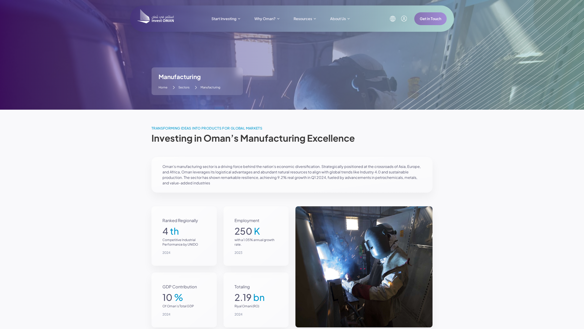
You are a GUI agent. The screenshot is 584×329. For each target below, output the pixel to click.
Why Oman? (265, 18)
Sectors (184, 87)
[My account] (404, 19)
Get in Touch (430, 18)
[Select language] (392, 19)
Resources (303, 18)
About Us (338, 18)
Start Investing (223, 18)
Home (163, 87)
